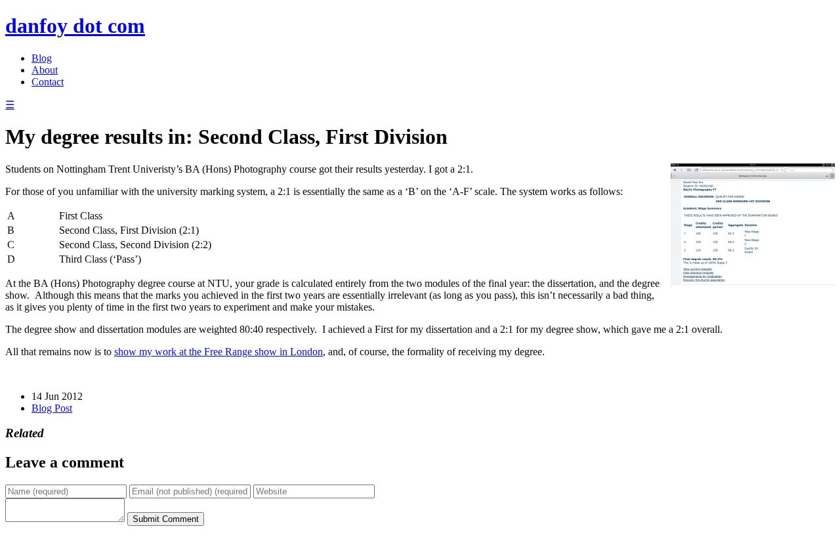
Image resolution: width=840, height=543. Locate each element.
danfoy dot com (75, 25)
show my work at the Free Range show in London (218, 351)
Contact (48, 81)
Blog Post (52, 408)
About (45, 70)
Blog (42, 58)
